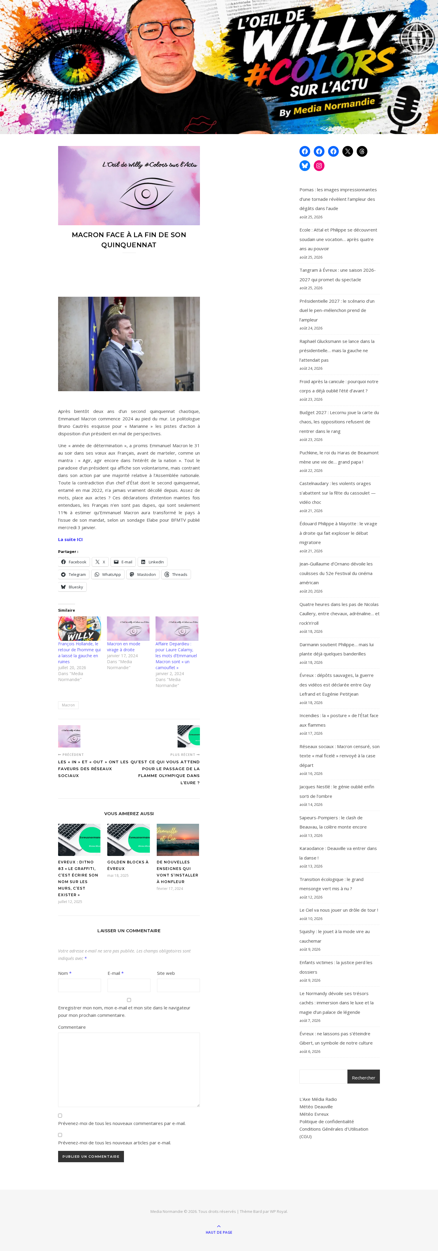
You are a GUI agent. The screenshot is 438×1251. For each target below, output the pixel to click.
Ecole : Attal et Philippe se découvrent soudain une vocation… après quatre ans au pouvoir (338, 239)
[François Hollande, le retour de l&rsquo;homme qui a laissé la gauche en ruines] (79, 628)
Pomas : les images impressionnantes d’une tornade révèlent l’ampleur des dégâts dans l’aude (338, 199)
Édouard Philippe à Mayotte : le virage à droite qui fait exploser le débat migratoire (338, 532)
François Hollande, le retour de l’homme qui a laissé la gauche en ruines (79, 652)
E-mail (116, 973)
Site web (166, 973)
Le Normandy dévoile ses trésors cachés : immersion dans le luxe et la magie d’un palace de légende (336, 1002)
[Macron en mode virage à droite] (128, 628)
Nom (65, 973)
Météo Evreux (314, 1114)
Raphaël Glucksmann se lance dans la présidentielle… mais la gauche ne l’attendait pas (337, 350)
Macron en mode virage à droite (123, 646)
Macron (68, 705)
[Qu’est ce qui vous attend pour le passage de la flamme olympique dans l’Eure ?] (189, 736)
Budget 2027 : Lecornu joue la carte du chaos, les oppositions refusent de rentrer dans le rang (339, 421)
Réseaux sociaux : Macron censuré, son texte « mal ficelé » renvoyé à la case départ (339, 755)
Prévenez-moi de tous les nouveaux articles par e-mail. (114, 1143)
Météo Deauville (316, 1106)
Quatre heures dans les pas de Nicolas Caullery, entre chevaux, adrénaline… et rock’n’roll (339, 613)
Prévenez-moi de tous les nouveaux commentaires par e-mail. (122, 1123)
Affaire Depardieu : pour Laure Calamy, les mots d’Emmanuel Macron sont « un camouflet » (176, 655)
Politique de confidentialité (326, 1121)
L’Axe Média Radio (318, 1099)
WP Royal (278, 1211)
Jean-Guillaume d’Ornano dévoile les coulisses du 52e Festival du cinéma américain (336, 573)
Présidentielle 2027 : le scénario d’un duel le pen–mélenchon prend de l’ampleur (337, 310)
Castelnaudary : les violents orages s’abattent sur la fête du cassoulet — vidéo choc (337, 492)
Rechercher (363, 1078)
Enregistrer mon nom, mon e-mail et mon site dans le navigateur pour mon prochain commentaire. (124, 1011)
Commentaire (72, 1027)
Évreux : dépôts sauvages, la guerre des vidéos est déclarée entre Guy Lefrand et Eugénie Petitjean (336, 684)
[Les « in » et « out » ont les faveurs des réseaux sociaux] (69, 736)
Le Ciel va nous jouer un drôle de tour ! (338, 910)
